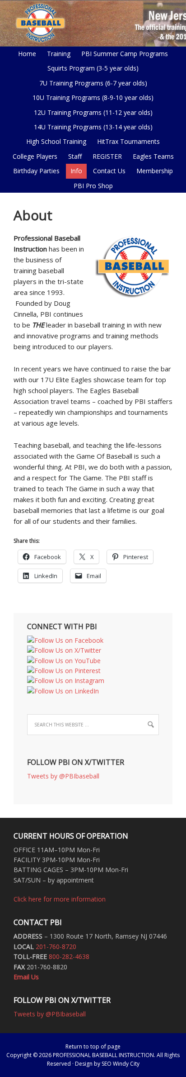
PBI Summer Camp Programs (122, 53)
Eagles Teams (151, 156)
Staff (75, 156)
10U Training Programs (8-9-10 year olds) (90, 97)
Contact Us (109, 170)
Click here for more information (60, 899)
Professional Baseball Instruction (93, 22)
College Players (35, 156)
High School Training (54, 141)
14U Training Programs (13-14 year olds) (91, 127)
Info (74, 170)
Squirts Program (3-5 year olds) (93, 68)
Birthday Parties (36, 170)
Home (27, 53)
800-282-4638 (69, 956)
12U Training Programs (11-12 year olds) (91, 112)
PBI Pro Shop (91, 185)
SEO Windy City (121, 1064)
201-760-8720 (56, 946)
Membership (154, 170)
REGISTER (107, 156)
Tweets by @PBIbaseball (63, 776)
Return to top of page (93, 1046)
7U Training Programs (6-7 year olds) (93, 83)
